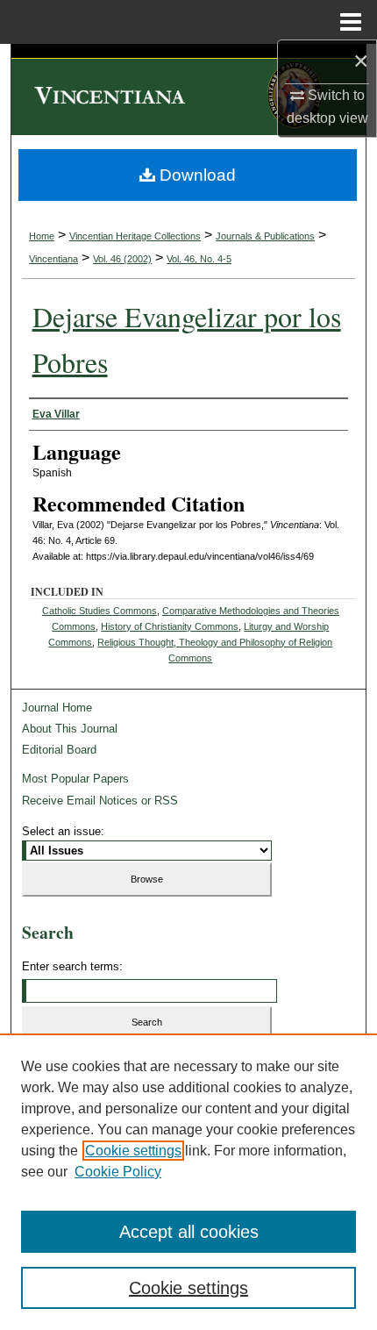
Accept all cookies (189, 1231)
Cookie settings (133, 1150)
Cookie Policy (118, 1171)
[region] (188, 1181)
